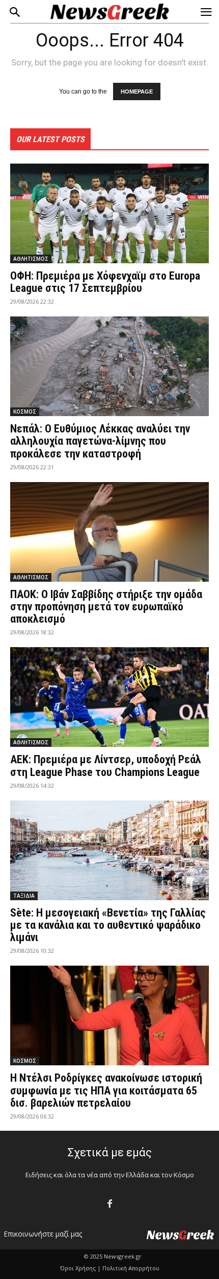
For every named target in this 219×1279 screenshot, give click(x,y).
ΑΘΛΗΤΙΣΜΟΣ (30, 258)
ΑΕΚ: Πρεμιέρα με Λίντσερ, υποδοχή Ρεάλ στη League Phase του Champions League (105, 765)
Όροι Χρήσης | (80, 1268)
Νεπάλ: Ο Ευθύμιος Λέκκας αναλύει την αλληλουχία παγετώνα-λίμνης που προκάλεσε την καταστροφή (100, 441)
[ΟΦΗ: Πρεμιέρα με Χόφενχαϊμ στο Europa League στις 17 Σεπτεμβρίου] (109, 213)
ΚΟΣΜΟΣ (24, 411)
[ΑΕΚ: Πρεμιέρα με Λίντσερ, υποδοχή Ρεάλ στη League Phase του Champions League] (109, 697)
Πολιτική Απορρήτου (130, 1268)
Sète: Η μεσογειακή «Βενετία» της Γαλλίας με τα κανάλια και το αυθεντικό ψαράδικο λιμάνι (108, 925)
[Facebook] (109, 1204)
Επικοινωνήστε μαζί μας (43, 1234)
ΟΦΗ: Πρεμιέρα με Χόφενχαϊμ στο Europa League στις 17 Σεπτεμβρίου (105, 281)
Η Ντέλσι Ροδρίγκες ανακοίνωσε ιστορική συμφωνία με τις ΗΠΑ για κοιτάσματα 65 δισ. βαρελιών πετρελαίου (106, 1090)
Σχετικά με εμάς (110, 1152)
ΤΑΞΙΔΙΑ (24, 895)
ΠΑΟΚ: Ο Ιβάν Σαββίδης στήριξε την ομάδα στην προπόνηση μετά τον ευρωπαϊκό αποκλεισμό (106, 606)
